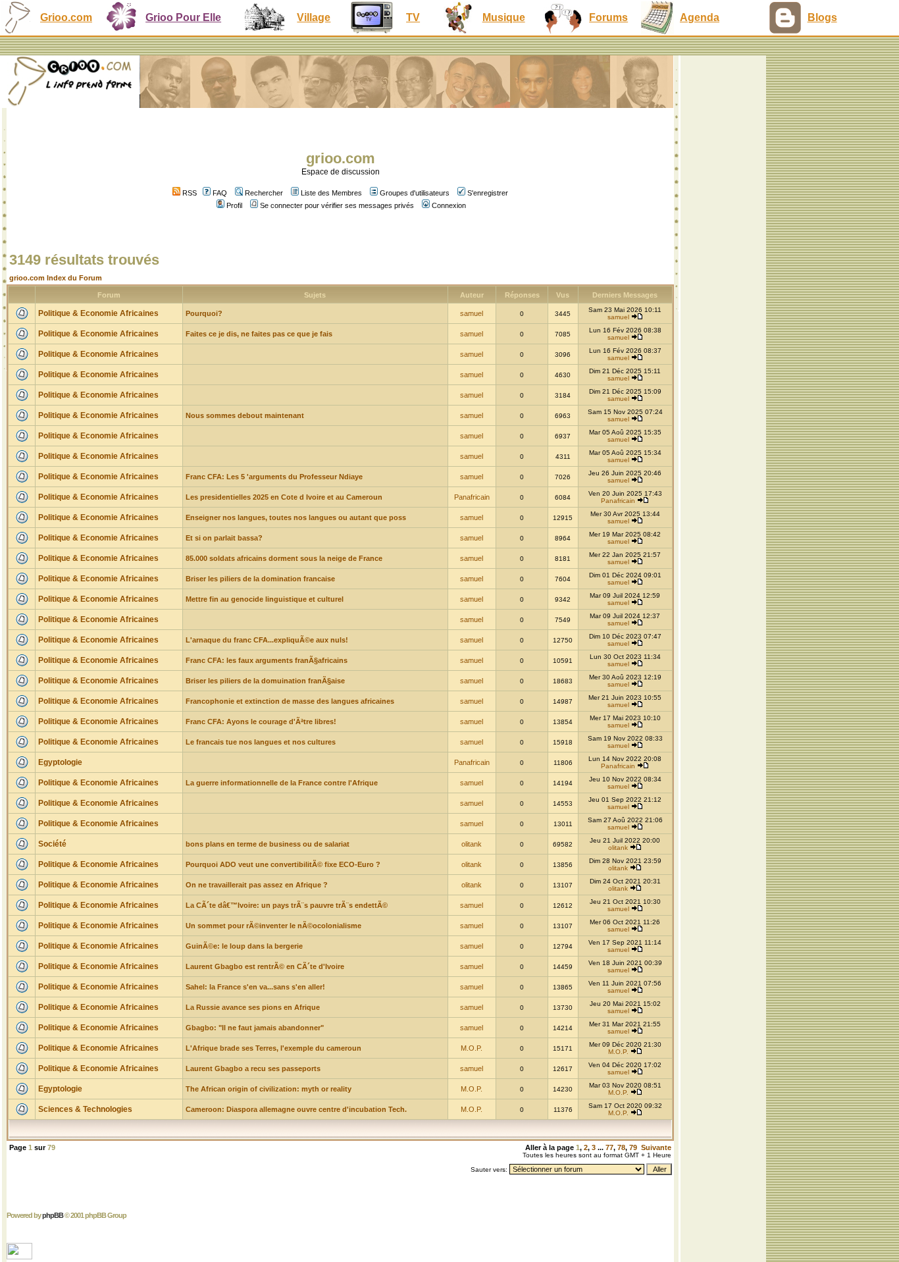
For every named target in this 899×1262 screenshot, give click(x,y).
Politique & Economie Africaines (98, 313)
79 (633, 1147)
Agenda (699, 17)
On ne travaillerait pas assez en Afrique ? (257, 885)
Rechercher (264, 193)
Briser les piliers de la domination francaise (260, 579)
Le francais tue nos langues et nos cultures (261, 742)
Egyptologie (60, 762)
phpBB (52, 1215)
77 (609, 1147)
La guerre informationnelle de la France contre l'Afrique (282, 783)
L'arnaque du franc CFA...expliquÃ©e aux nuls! (267, 640)
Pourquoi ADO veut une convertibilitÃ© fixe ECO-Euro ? (283, 864)
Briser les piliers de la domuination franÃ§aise (265, 681)
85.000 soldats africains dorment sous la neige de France (284, 558)
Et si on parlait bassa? (224, 538)
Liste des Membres (331, 193)
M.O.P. (471, 1048)
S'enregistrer (487, 193)
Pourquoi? (204, 313)
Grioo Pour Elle (183, 17)
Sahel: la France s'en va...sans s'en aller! (255, 987)
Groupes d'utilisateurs (415, 193)
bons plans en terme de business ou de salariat (267, 844)
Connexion (449, 205)
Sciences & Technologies (85, 1109)
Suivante (656, 1147)
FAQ (220, 193)
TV (413, 17)
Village (313, 17)
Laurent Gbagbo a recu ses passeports (253, 1068)
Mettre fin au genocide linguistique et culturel (265, 599)
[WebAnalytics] (21, 1255)
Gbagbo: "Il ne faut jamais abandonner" (255, 1028)
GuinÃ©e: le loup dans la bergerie (244, 946)
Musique (503, 17)
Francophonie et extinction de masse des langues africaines (290, 701)
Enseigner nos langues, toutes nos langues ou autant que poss (296, 517)
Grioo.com (66, 17)
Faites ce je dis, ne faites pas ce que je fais (259, 334)
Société (52, 844)
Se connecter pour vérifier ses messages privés (337, 205)
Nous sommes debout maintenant (245, 415)
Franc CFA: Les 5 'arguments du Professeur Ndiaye (274, 477)
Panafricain (472, 497)
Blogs (822, 17)
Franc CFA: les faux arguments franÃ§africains (266, 660)
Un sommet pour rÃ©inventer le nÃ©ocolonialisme (273, 926)
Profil (234, 205)
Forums (608, 17)
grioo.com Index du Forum (55, 278)
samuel (471, 313)
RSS (188, 193)
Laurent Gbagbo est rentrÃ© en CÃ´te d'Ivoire (265, 966)
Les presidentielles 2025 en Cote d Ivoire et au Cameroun (284, 497)
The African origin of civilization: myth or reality (268, 1089)
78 (621, 1147)
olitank (471, 844)
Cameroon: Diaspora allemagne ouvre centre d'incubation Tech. (296, 1109)
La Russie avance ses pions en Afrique (253, 1007)
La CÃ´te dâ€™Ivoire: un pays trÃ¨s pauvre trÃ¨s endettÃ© (287, 905)
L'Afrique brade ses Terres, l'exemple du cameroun (273, 1048)
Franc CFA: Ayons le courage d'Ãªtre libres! (261, 721)
